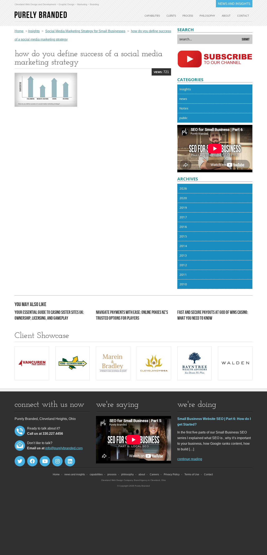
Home (19, 31)
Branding (94, 4)
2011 (183, 274)
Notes (183, 108)
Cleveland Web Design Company (117, 480)
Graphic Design (66, 4)
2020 (183, 198)
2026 (183, 188)
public (183, 118)
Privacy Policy (172, 474)
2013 (183, 255)
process (188, 15)
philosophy (207, 15)
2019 (183, 207)
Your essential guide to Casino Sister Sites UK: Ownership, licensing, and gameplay (49, 315)
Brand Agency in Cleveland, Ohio (150, 480)
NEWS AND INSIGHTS (234, 3)
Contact (243, 15)
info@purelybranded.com (64, 448)
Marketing (82, 4)
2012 (183, 265)
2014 (183, 246)
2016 (183, 227)
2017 (183, 217)
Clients (171, 15)
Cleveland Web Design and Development (35, 4)
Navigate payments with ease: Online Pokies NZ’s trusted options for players (132, 315)
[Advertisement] (93, 142)
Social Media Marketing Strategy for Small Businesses (85, 31)
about (226, 15)
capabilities (152, 15)
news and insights (74, 474)
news (183, 99)
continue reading (189, 459)
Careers (154, 474)
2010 (183, 284)
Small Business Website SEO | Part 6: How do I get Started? (214, 421)
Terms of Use (191, 474)
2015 (183, 236)
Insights (185, 89)
